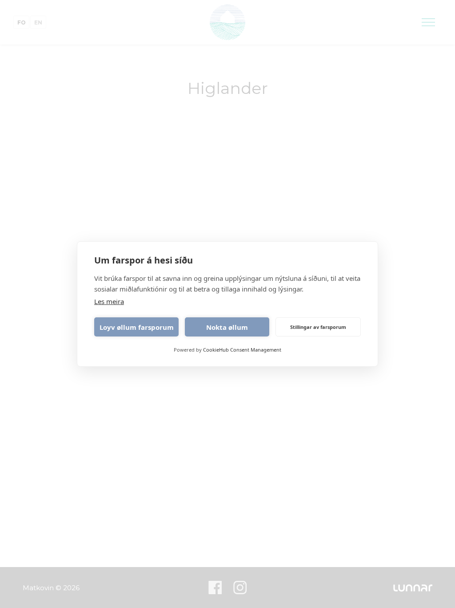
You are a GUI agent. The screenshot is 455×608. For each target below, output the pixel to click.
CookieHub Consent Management (242, 349)
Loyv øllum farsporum (137, 327)
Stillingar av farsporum (318, 327)
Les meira (109, 301)
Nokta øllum (227, 327)
